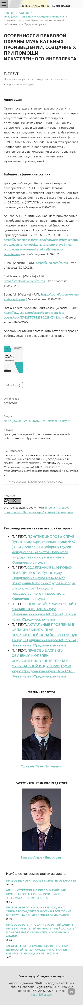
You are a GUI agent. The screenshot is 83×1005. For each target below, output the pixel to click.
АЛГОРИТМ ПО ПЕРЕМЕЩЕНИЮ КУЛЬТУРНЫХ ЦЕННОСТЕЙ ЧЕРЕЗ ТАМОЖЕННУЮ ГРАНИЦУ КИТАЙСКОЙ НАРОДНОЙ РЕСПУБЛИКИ (37, 949)
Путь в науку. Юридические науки (45, 5)
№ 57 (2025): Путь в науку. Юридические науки (34, 16)
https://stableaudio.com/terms (24, 281)
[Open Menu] (4, 4)
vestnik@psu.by (41, 994)
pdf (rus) (14, 385)
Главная (9, 12)
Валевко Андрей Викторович (42, 857)
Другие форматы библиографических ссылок (35, 482)
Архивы (24, 12)
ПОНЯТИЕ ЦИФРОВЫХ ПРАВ (51, 536)
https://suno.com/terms (52, 263)
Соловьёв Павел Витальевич (41, 766)
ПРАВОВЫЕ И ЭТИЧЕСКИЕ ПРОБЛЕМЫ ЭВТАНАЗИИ (41, 880)
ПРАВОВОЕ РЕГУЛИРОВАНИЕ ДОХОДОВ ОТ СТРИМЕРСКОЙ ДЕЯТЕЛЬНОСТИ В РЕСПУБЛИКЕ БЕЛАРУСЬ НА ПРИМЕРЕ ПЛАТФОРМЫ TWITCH (38, 911)
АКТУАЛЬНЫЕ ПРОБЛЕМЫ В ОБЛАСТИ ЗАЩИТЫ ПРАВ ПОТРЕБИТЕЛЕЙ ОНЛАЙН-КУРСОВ (43, 630)
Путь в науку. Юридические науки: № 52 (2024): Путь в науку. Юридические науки (44, 614)
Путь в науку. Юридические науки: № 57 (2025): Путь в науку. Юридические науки (43, 671)
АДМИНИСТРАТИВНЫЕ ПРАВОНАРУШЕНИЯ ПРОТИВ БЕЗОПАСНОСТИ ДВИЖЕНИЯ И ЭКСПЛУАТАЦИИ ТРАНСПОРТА (36, 894)
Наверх (71, 991)
